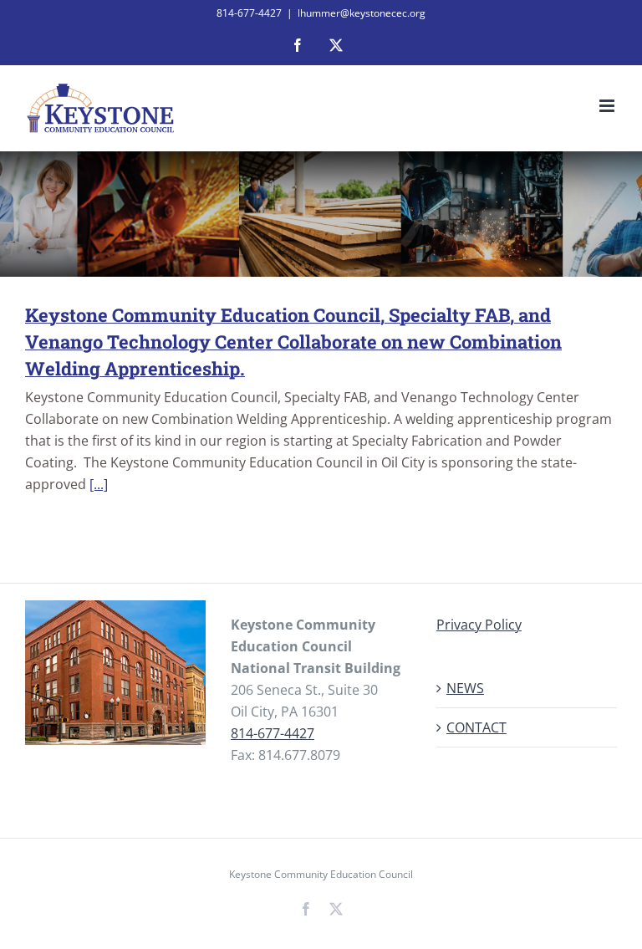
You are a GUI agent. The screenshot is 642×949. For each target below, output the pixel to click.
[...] (98, 484)
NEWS (465, 688)
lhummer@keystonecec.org (361, 13)
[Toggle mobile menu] (608, 106)
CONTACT (476, 727)
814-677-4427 (272, 733)
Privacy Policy (479, 624)
